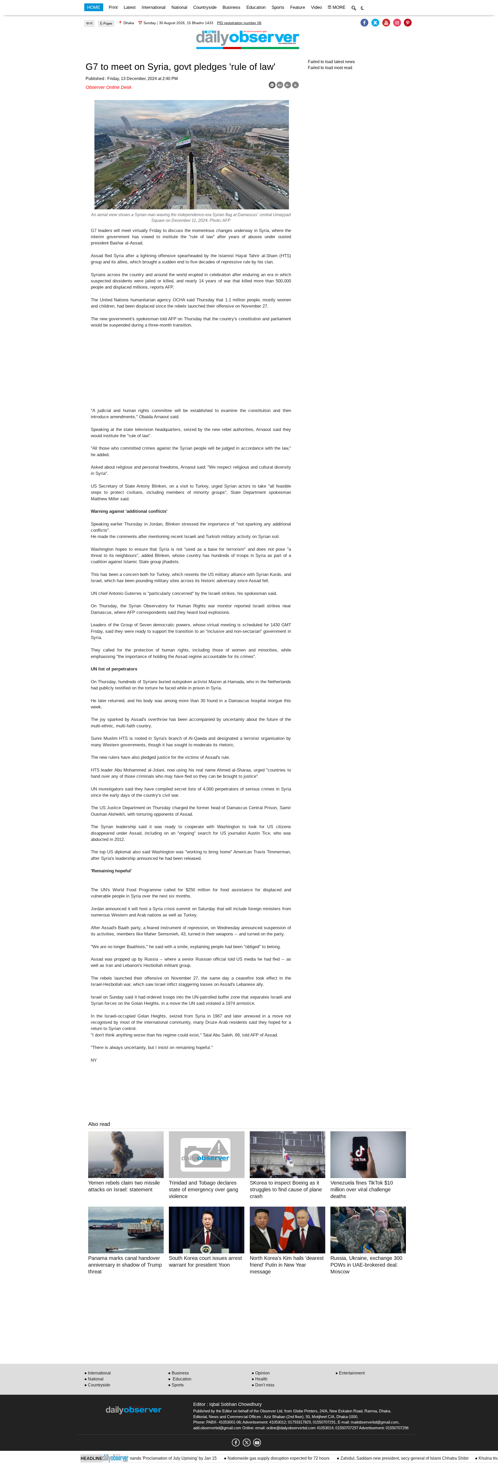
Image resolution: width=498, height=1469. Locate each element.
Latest (130, 7)
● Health (259, 1379)
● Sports (176, 1385)
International (153, 7)
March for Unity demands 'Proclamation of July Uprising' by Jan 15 (129, 1458)
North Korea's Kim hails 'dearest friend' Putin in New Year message (287, 1264)
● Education (179, 1379)
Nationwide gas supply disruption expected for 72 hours (252, 1458)
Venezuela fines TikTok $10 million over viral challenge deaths (361, 1189)
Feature (297, 7)
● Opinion (261, 1373)
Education (256, 7)
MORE (338, 7)
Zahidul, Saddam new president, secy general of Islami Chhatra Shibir (378, 1458)
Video (316, 7)
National (179, 7)
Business (231, 7)
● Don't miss (263, 1385)
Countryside (205, 7)
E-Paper (106, 23)
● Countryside (97, 1385)
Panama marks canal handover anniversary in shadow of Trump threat (125, 1264)
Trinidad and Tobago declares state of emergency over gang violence (203, 1189)
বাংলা (89, 23)
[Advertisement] (191, 371)
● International (97, 1373)
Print (113, 7)
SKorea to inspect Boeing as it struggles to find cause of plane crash (286, 1189)
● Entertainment (350, 1373)
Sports (278, 7)
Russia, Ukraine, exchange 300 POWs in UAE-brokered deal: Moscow (366, 1264)
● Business (178, 1373)
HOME (93, 7)
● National (93, 1379)
